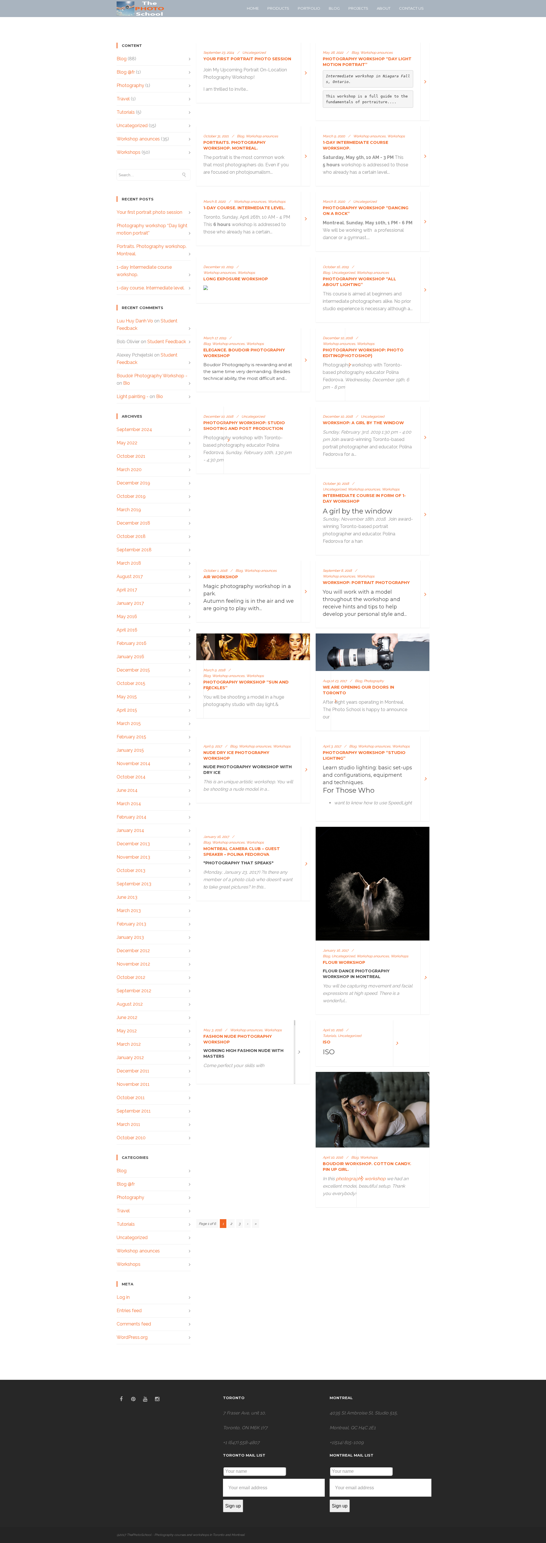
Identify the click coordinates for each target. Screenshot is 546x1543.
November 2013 (133, 857)
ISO (326, 1042)
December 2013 (133, 843)
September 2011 (134, 1111)
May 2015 (127, 696)
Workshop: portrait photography (366, 582)
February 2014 (131, 817)
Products (278, 8)
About (383, 8)
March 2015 (129, 723)
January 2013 (130, 937)
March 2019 (129, 509)
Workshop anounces (138, 139)
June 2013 (127, 897)
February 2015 (131, 737)
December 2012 (133, 950)
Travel (123, 99)
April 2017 (127, 590)
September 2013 (134, 884)
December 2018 (133, 523)
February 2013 (131, 924)
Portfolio (309, 8)
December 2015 (133, 670)
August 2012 (130, 1004)
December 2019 (133, 483)
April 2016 (127, 630)
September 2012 (134, 990)
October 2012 (131, 977)
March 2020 (129, 469)
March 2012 (129, 1044)
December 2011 (133, 1071)
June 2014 (127, 790)
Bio (126, 383)
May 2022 (127, 443)
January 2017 (130, 603)
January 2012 (130, 1057)
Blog (334, 8)
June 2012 (127, 1017)
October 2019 (131, 496)
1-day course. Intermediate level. (151, 288)
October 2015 (131, 683)
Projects (358, 8)
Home (253, 8)
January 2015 (130, 750)
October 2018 (131, 536)
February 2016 (131, 643)
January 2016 (130, 656)
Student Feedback (166, 341)
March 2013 (129, 910)
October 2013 (131, 870)
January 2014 (130, 830)
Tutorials (126, 112)
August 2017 (130, 576)
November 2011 (133, 1084)
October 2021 (131, 456)
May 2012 (127, 1031)
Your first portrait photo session (149, 212)
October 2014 (131, 777)
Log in (123, 1297)
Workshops (128, 152)
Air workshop (220, 576)
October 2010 (131, 1137)
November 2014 (133, 763)
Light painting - (132, 396)
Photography (130, 85)
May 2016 (127, 616)
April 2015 (127, 710)
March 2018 (129, 563)
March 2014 (129, 803)
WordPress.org (132, 1337)
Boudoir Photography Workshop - (152, 375)
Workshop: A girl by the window (363, 422)
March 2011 (128, 1124)
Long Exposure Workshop (235, 278)
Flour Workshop (344, 962)
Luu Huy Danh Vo (135, 321)
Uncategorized (132, 125)
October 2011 (131, 1097)
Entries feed (129, 1310)
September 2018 (134, 549)
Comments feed (134, 1324)
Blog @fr (126, 72)
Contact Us (411, 8)
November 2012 (133, 964)
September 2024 (134, 429)
